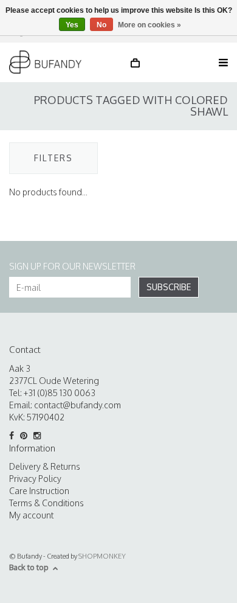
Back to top (29, 567)
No (101, 25)
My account (31, 515)
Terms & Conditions (46, 503)
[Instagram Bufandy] (39, 436)
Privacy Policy (35, 478)
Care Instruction (39, 491)
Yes (72, 25)
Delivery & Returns (44, 466)
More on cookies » (149, 25)
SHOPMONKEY (102, 556)
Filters (53, 158)
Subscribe (168, 287)
